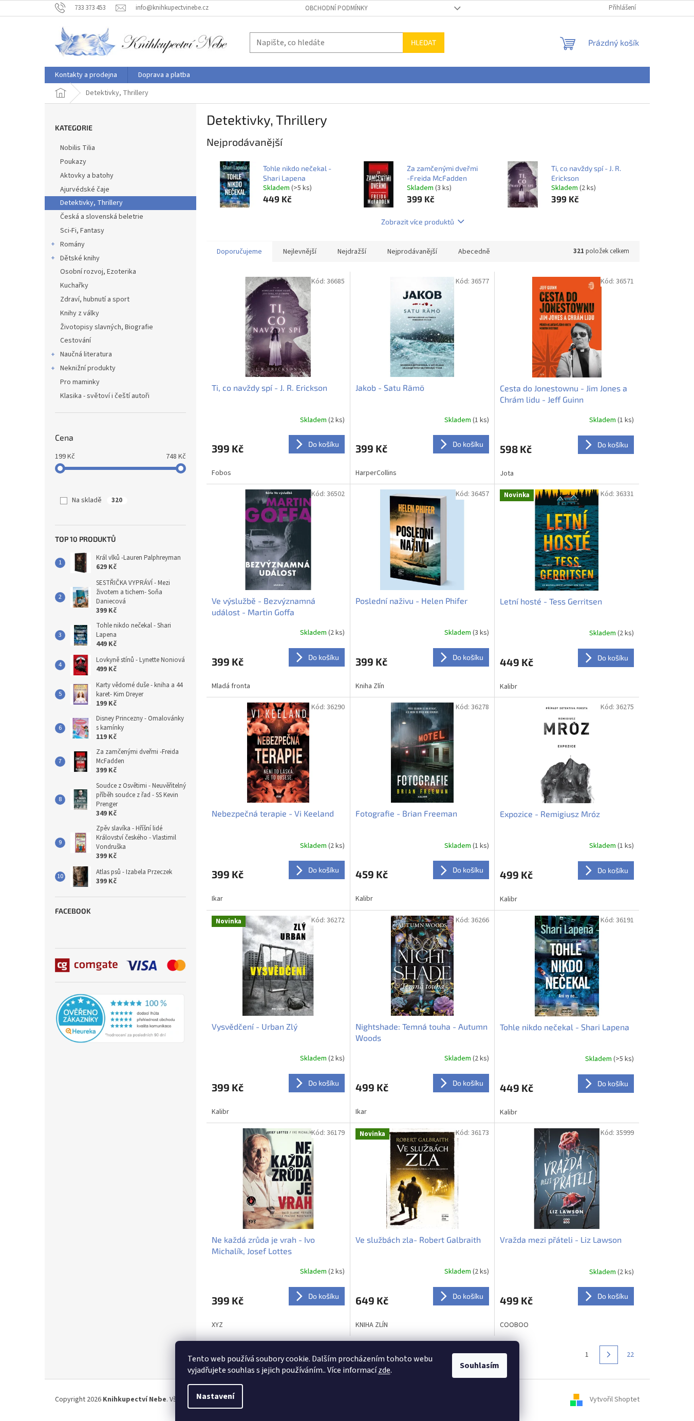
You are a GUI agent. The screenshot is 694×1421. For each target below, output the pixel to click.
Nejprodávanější (412, 252)
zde (384, 1370)
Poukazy (73, 162)
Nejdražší (351, 252)
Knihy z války (79, 313)
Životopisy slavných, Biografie (106, 327)
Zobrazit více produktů (417, 221)
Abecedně (474, 252)
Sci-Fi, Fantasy (82, 230)
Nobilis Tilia (77, 148)
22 (630, 1355)
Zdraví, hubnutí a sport (94, 299)
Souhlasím (479, 1365)
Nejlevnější (299, 252)
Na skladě (97, 500)
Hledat (423, 42)
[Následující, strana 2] (608, 1355)
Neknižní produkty (88, 368)
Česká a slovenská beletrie (101, 217)
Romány (72, 244)
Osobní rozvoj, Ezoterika (98, 272)
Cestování (75, 340)
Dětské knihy (80, 258)
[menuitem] (86, 75)
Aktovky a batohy (87, 175)
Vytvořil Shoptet (615, 1400)
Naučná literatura (86, 354)
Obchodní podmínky (336, 8)
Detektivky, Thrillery (91, 203)
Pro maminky (80, 382)
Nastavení (215, 1396)
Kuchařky (74, 285)
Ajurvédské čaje (84, 189)
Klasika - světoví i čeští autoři (104, 396)
